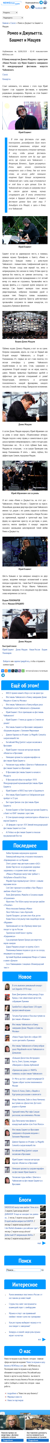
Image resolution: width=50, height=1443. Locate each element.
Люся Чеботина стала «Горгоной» (19, 911)
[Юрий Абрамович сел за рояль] (25, 489)
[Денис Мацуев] (25, 420)
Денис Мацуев (21, 649)
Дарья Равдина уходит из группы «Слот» (22, 946)
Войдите (6, 661)
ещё (39, 1243)
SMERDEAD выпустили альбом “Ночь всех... (22, 1207)
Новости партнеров (15, 1400)
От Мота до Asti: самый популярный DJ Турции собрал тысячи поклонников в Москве (28, 1082)
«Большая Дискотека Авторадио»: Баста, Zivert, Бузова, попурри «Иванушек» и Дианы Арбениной (26, 1061)
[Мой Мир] (9, 670)
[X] (12, 670)
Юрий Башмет (8, 649)
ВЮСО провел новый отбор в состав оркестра (24, 692)
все (39, 1339)
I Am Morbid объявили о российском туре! (21, 1227)
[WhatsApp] (23, 670)
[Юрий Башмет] (25, 128)
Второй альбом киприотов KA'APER (19, 1221)
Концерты (6, 79)
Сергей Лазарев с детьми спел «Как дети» (23, 915)
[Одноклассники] (6, 670)
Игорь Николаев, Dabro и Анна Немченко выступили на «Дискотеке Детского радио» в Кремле (28, 1103)
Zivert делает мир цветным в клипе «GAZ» (23, 863)
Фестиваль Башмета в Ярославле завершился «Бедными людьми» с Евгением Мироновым (25, 1133)
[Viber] (19, 670)
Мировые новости (14, 1396)
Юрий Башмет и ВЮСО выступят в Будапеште (25, 790)
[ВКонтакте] (2, 670)
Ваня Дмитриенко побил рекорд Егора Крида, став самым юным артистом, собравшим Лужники (28, 998)
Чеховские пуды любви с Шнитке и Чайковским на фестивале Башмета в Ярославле (27, 1181)
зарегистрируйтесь (22, 661)
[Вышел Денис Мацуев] (25, 338)
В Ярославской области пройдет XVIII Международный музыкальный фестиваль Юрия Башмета (23, 783)
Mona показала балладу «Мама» (19, 908)
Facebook (39, 7)
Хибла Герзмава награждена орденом (21, 852)
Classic (13, 22)
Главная (5, 22)
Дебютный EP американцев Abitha (19, 1234)
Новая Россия (34, 649)
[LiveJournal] (16, 670)
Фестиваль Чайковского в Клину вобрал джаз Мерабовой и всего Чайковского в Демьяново (28, 1049)
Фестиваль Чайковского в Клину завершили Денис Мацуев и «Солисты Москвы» (27, 1028)
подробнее (11, 1393)
